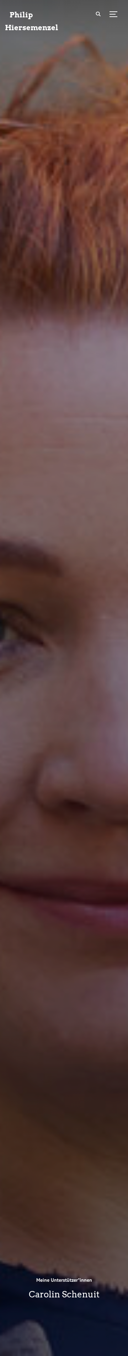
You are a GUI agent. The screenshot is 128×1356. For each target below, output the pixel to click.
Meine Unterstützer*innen (64, 1280)
